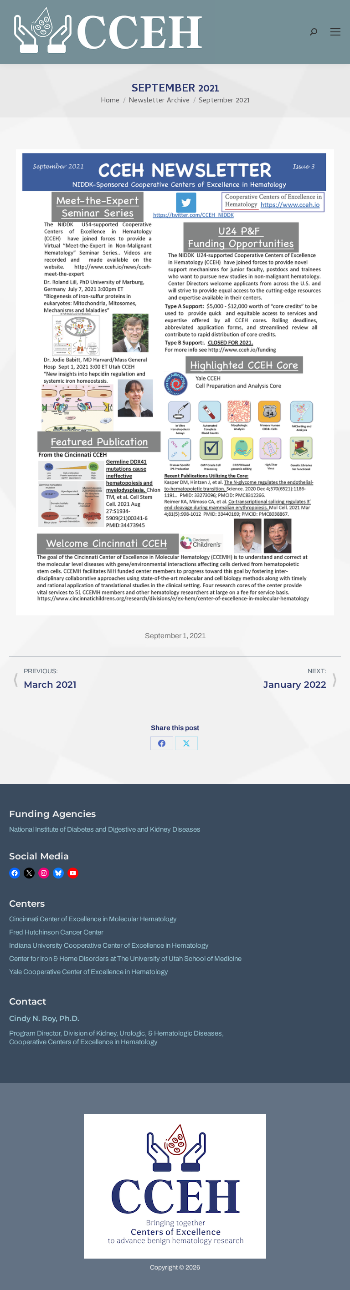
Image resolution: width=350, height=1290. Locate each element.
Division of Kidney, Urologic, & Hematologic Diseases (142, 1033)
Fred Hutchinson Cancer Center (56, 932)
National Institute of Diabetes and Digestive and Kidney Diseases (105, 829)
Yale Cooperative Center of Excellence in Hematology (88, 971)
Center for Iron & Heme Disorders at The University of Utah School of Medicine (125, 958)
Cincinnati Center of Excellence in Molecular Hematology (93, 919)
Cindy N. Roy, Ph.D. (44, 1018)
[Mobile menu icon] (335, 32)
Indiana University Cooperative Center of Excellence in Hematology (109, 945)
